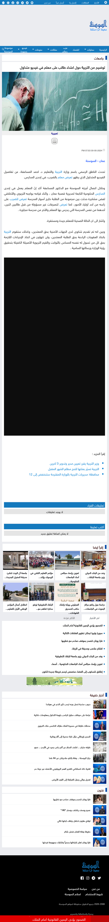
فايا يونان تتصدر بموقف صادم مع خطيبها (81, 640)
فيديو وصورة (24, 49)
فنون (100, 790)
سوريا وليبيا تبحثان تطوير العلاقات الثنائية (82, 633)
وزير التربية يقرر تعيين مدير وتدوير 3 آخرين (74, 463)
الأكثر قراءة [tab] (69, 617)
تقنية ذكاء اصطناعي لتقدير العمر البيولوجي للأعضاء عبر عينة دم (62, 768)
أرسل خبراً (60, 2)
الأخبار (96, 2)
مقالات (53, 49)
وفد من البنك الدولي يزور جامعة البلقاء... (95, 575)
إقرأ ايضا (98, 547)
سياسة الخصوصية (77, 888)
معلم (61, 176)
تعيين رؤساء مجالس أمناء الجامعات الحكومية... (69, 577)
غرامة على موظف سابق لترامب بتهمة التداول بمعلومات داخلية (62, 715)
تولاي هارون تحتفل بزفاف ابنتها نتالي (73, 821)
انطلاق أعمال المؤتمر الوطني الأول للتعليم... (16, 606)
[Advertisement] (39, 25)
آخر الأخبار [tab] (94, 617)
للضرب (14, 198)
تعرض (68, 176)
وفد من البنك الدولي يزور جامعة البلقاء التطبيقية (78, 656)
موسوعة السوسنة (8, 49)
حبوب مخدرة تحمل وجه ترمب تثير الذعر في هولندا (68, 704)
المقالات (85, 2)
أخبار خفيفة (97, 694)
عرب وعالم (64, 49)
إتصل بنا (72, 2)
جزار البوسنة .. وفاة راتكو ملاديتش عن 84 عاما (69, 758)
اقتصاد (76, 49)
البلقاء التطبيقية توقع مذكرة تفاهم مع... (43, 606)
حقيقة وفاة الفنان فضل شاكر (77, 831)
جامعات (99, 58)
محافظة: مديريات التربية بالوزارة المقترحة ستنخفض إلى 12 (64, 474)
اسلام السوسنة (73, 893)
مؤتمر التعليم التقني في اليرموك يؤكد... (41, 575)
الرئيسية (103, 49)
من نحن (47, 2)
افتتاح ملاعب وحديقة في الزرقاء (87, 648)
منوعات (38, 49)
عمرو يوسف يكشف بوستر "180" (75, 810)
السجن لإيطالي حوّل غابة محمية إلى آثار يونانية (70, 736)
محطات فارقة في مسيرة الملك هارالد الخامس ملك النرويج (64, 725)
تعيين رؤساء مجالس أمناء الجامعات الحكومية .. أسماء (76, 663)
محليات (90, 49)
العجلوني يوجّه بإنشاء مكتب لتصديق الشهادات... (69, 608)
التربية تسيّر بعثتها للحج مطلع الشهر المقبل (73, 468)
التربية (58, 171)
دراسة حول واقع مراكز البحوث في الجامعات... (94, 606)
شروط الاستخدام (94, 893)
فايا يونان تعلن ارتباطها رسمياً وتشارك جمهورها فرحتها (66, 842)
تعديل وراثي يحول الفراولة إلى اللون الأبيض (71, 779)
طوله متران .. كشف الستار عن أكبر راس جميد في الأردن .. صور (62, 747)
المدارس (100, 193)
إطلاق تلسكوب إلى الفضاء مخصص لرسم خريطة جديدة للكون (72, 671)
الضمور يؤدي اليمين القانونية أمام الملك (82, 625)
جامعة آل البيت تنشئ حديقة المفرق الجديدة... (16, 575)
